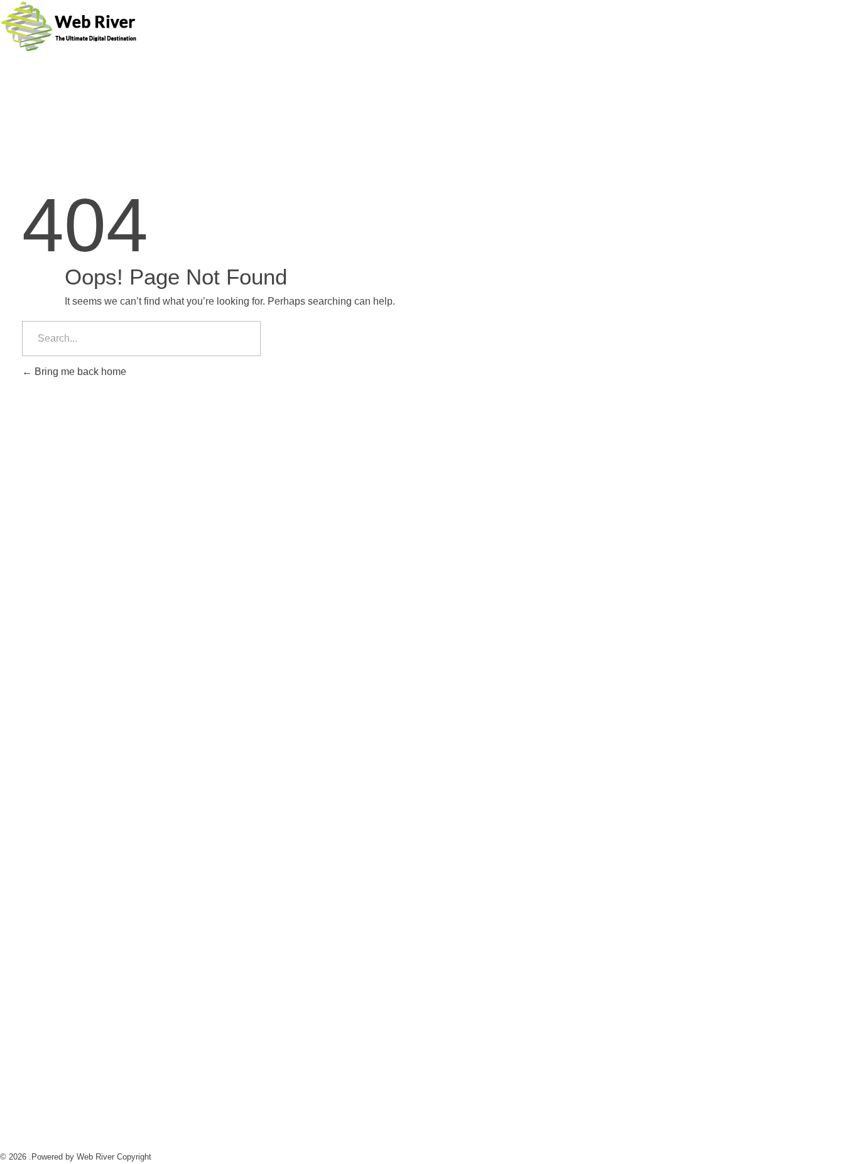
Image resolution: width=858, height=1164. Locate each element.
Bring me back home (79, 371)
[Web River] (69, 27)
